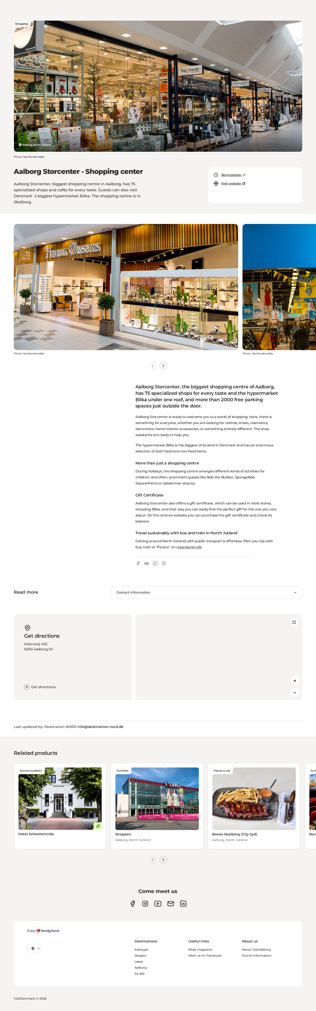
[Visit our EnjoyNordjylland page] (158, 903)
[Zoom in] (295, 681)
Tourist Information (257, 955)
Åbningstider (231, 175)
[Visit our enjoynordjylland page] (132, 903)
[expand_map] (294, 622)
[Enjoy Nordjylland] (43, 931)
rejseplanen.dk (189, 547)
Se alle (140, 974)
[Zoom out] (295, 693)
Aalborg (141, 968)
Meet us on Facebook (205, 955)
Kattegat (141, 949)
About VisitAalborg (256, 949)
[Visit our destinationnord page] (183, 903)
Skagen (140, 955)
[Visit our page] (145, 903)
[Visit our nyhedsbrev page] (170, 903)
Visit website (231, 183)
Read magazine (200, 949)
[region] (218, 657)
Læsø (139, 962)
